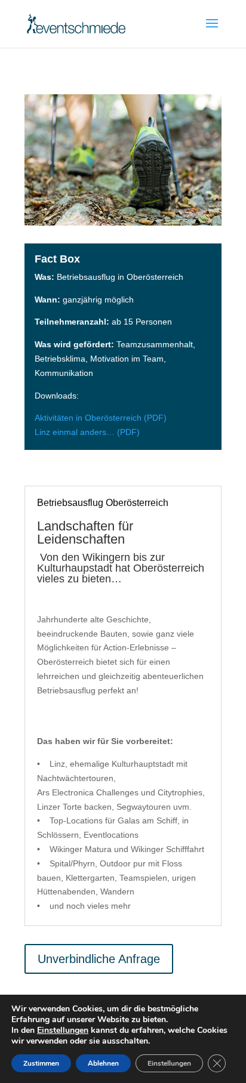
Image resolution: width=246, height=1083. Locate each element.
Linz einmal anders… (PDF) (87, 432)
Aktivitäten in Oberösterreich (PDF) (101, 417)
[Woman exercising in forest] (123, 222)
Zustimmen (41, 1063)
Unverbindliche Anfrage (99, 958)
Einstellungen (62, 1030)
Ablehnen (103, 1063)
